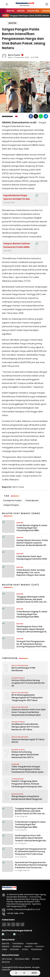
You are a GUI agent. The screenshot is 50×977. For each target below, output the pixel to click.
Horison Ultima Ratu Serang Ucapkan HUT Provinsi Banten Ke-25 (28, 683)
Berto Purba (14, 55)
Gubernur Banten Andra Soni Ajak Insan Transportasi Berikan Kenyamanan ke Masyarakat (28, 712)
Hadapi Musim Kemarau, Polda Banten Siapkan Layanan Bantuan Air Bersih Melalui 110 (32, 543)
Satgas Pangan (11, 505)
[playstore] (18, 934)
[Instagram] (13, 924)
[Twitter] (36, 116)
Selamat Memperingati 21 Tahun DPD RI (28, 741)
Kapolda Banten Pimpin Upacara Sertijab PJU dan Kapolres (16, 197)
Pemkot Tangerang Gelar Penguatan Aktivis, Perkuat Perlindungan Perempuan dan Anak (27, 784)
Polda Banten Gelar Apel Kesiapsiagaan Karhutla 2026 (32, 557)
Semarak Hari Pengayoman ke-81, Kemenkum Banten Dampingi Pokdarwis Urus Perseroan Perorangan (31, 866)
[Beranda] (2, 10)
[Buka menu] (45, 5)
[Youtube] (18, 924)
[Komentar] (20, 973)
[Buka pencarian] (3, 4)
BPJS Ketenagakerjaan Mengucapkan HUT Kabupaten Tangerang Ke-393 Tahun (27, 698)
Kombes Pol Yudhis (12, 500)
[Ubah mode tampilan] (6, 4)
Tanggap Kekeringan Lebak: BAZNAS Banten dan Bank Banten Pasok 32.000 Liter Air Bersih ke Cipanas (31, 599)
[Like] (12, 973)
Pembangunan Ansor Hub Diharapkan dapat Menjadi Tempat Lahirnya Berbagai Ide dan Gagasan (32, 629)
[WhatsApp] (41, 116)
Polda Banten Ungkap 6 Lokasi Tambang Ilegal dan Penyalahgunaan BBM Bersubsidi (32, 528)
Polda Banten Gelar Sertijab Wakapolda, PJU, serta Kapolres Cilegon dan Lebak (31, 572)
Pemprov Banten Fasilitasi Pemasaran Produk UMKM (16, 245)
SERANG (21, 10)
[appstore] (7, 934)
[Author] (4, 56)
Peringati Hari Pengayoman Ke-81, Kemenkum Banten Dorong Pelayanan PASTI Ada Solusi (31, 644)
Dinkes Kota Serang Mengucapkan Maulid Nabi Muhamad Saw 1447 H (25, 755)
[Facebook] (31, 116)
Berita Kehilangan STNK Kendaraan (23, 669)
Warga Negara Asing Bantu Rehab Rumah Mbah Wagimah (27, 797)
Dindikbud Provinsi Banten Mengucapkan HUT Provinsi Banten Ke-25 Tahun (25, 727)
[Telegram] (46, 116)
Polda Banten (32, 500)
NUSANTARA (33, 10)
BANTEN (10, 10)
